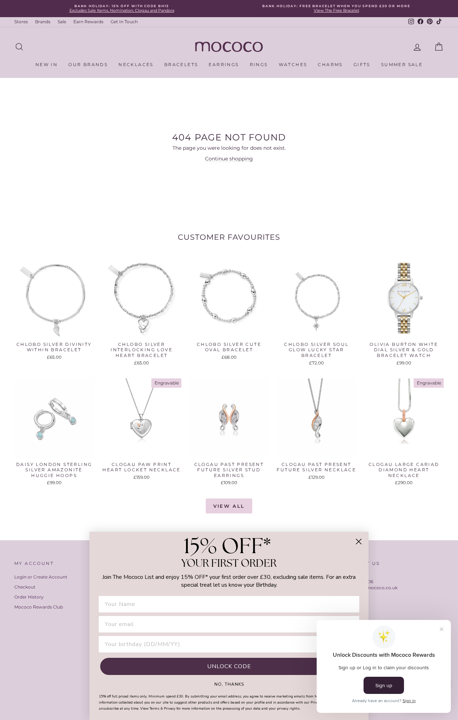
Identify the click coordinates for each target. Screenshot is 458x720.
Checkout (24, 587)
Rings (259, 64)
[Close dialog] (358, 541)
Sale (62, 21)
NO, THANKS (229, 684)
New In (46, 64)
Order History (29, 597)
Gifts (362, 64)
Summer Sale (402, 64)
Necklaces (136, 64)
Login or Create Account (40, 577)
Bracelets (181, 64)
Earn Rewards (88, 21)
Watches (293, 64)
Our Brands (88, 64)
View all (229, 506)
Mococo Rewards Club (38, 607)
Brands (42, 21)
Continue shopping (229, 158)
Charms (330, 64)
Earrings (224, 64)
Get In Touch (124, 21)
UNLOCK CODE (229, 666)
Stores (21, 21)
